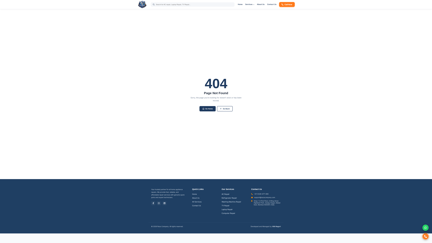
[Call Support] (425, 235)
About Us (260, 4)
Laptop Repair (227, 209)
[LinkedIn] (164, 203)
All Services (197, 202)
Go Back (226, 109)
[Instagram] (159, 203)
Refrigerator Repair (229, 198)
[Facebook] (153, 203)
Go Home (209, 109)
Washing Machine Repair (231, 202)
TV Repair (226, 206)
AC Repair (226, 194)
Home (240, 4)
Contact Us (271, 4)
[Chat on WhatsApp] (425, 229)
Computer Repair (228, 213)
